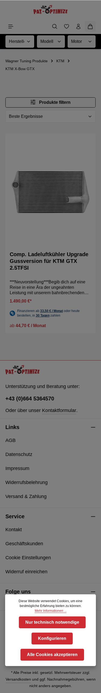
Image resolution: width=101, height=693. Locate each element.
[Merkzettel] (66, 26)
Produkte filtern (54, 102)
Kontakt (13, 529)
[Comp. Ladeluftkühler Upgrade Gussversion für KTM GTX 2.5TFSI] (50, 192)
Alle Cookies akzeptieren (52, 654)
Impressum (17, 468)
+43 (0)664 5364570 (29, 399)
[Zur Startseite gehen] (50, 9)
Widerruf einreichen (26, 571)
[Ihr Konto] (78, 26)
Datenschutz (18, 454)
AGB (10, 440)
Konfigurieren (52, 638)
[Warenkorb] (90, 26)
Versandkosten (18, 679)
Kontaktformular (59, 410)
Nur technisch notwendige (52, 622)
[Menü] (10, 26)
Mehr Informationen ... (51, 611)
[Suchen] (54, 26)
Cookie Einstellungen (28, 557)
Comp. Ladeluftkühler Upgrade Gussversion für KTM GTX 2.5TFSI (49, 261)
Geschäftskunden (24, 543)
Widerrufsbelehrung (26, 482)
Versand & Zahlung (26, 496)
